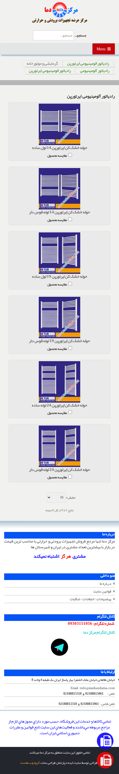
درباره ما (105, 583)
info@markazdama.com (97, 688)
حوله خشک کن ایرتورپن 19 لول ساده (59, 277)
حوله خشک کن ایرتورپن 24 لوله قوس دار (59, 470)
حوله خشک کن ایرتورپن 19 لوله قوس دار (59, 341)
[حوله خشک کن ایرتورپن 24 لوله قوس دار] (59, 446)
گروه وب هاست (30, 762)
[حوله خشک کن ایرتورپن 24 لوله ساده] (59, 382)
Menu (101, 49)
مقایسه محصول (57, 155)
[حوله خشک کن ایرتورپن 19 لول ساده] (59, 253)
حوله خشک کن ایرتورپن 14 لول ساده (59, 148)
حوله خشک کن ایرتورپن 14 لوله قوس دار (59, 212)
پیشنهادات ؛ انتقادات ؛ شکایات (90, 599)
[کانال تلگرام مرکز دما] (59, 647)
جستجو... (80, 35)
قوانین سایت (102, 591)
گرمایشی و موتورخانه (42, 63)
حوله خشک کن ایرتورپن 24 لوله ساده (59, 405)
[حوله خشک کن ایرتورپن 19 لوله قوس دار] (59, 317)
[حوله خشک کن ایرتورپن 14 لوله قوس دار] (59, 188)
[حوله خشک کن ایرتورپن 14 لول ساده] (59, 124)
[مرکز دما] (59, 12)
